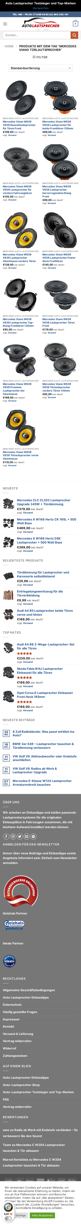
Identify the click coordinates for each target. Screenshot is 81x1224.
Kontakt (8, 1026)
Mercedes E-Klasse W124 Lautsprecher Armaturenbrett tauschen (42, 782)
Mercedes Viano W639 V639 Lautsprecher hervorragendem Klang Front (56, 191)
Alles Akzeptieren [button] (42, 1215)
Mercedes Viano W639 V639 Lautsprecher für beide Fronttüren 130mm (57, 125)
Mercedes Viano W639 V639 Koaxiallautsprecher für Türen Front (19, 125)
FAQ (6, 1099)
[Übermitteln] (74, 35)
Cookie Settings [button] (16, 1215)
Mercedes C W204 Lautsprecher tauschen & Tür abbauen (34, 1148)
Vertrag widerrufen (17, 1041)
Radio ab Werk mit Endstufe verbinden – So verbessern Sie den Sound (40, 1133)
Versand (12, 135)
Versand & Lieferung (18, 1034)
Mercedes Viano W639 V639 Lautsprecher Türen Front (58, 322)
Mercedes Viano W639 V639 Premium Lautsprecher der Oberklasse (17, 388)
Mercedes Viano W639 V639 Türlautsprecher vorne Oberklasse (20, 455)
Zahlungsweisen (15, 1056)
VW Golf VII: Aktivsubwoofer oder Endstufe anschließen (45, 758)
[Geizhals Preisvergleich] (14, 928)
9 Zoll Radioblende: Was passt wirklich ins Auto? (43, 733)
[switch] (8, 1218)
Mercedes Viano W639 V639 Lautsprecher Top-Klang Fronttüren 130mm (18, 322)
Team (7, 1145)
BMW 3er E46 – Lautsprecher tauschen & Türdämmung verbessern (43, 745)
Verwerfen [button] (41, 8)
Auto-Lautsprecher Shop (21, 1085)
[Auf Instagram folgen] (13, 836)
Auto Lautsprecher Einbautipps (26, 997)
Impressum (11, 1019)
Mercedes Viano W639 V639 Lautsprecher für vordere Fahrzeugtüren (17, 190)
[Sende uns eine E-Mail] (27, 836)
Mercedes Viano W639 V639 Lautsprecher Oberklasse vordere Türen (19, 258)
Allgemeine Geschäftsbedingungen (29, 990)
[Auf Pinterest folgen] (33, 836)
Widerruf (9, 1048)
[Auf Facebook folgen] (6, 836)
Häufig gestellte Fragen (20, 1012)
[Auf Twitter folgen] (20, 836)
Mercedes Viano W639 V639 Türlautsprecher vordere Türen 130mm (56, 387)
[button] (5, 23)
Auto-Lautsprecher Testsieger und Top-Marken (38, 1092)
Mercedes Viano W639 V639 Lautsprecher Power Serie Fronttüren (59, 258)
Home (9, 46)
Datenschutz (12, 1004)
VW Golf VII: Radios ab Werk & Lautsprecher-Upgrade (35, 770)
